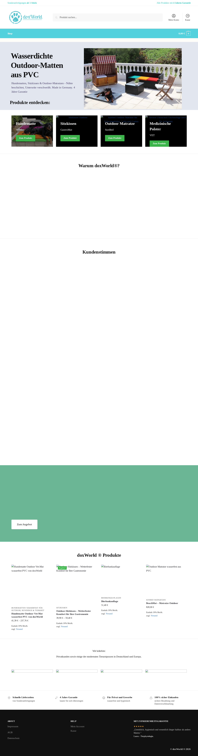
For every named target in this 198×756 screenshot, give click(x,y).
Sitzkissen (61, 608)
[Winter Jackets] (77, 131)
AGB (10, 732)
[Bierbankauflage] (121, 580)
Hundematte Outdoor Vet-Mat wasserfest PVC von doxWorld (27, 615)
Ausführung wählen (31, 634)
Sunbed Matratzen (156, 600)
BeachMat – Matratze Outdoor (162, 603)
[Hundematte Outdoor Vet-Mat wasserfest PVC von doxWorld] (31, 585)
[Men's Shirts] (32, 131)
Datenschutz (14, 738)
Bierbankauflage (109, 601)
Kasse (187, 20)
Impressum (13, 726)
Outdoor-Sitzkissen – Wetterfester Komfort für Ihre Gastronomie (73, 612)
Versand (19, 629)
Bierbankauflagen (111, 598)
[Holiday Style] (121, 131)
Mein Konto (173, 20)
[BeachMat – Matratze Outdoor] (166, 581)
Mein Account (77, 726)
